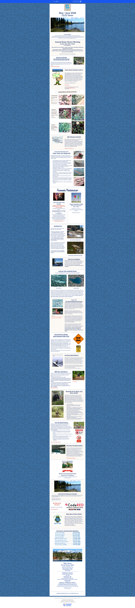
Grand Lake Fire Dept (59, 534)
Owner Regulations (54, 387)
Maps (76, 381)
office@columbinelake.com (55, 66)
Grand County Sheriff (59, 532)
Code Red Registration (54, 509)
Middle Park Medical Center (61, 538)
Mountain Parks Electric (60, 543)
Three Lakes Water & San (60, 540)
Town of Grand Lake (59, 537)
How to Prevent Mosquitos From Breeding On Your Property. (57, 317)
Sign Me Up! (67, 84)
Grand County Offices (59, 535)
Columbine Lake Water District (61, 541)
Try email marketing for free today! (67, 606)
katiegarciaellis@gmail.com (70, 87)
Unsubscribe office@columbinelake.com (67, 599)
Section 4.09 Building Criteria (56, 442)
